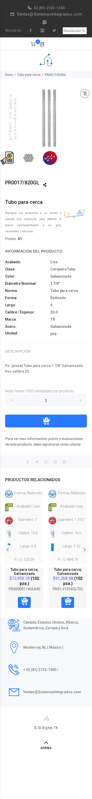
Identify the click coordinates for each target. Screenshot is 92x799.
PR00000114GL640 (24, 589)
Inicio (9, 75)
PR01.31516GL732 (68, 589)
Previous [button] (7, 549)
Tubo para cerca (28, 75)
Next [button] (84, 549)
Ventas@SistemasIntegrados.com (49, 14)
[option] (46, 126)
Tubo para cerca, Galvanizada (24, 571)
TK (56, 728)
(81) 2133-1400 (52, 8)
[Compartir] (44, 185)
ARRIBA (46, 748)
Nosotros (13, 30)
